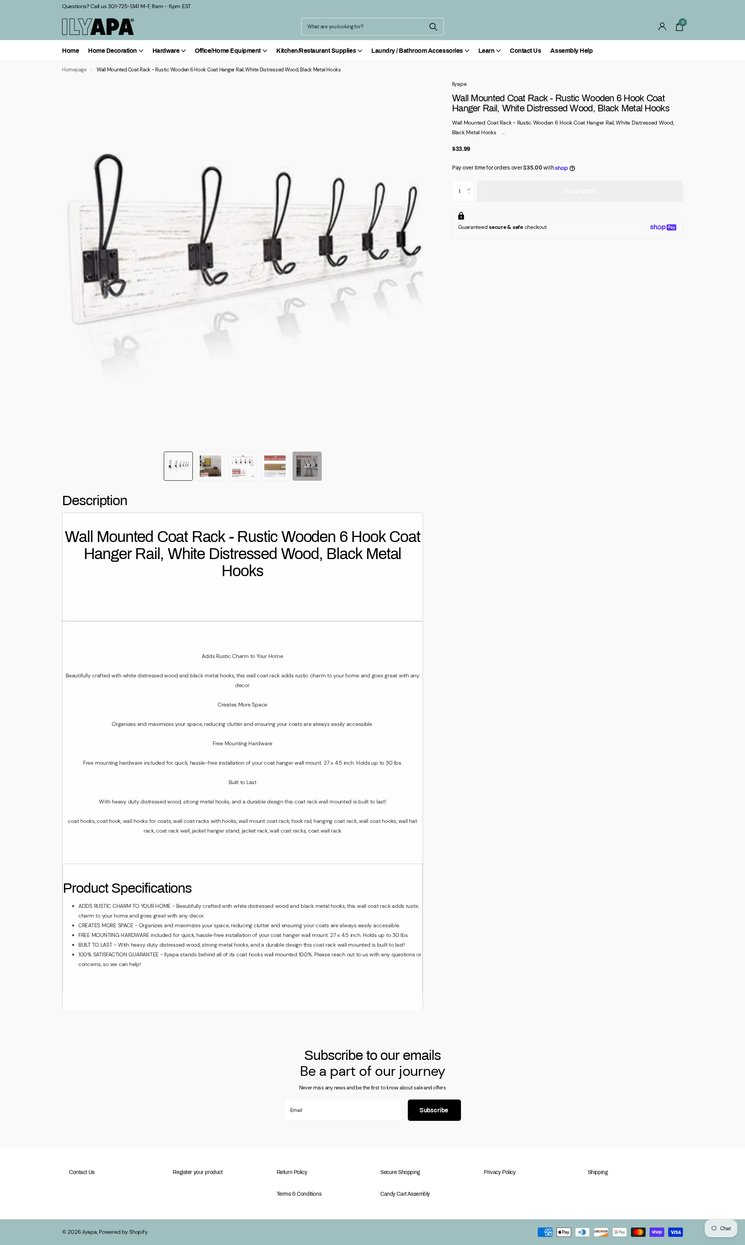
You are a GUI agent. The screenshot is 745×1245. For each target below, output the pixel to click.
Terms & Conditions (299, 1194)
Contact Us (525, 50)
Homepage (74, 69)
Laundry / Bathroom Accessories (417, 50)
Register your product (197, 1172)
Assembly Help (571, 50)
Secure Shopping (400, 1172)
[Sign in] (662, 26)
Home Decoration (112, 50)
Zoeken (433, 26)
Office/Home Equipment (228, 50)
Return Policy (292, 1172)
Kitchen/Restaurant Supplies (316, 50)
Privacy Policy (499, 1172)
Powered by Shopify (123, 1231)
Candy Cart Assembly (405, 1194)
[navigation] (178, 466)
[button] (408, 259)
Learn (486, 50)
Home (70, 50)
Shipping (598, 1172)
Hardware (165, 50)
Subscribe (434, 1110)
